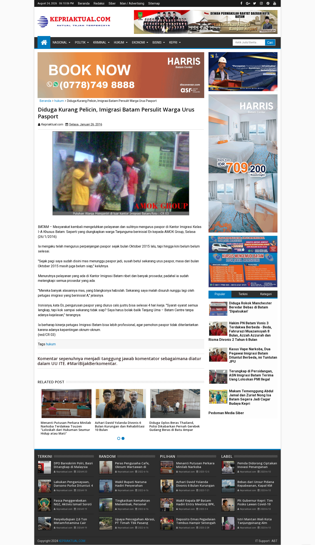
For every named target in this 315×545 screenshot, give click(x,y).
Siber (112, 3)
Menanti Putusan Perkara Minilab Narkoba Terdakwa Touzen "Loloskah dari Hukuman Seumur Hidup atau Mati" (66, 428)
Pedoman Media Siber (226, 413)
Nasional (60, 42)
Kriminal (99, 42)
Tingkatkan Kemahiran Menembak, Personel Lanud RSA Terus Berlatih (134, 504)
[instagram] (261, 3)
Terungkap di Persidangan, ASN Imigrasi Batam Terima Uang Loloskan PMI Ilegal (251, 375)
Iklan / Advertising (132, 3)
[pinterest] (268, 3)
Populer (220, 294)
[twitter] (255, 3)
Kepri (173, 42)
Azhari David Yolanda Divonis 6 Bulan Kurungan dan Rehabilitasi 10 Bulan (119, 426)
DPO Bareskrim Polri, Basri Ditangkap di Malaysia (73, 465)
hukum (51, 344)
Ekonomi (138, 42)
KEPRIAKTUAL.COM (72, 541)
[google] (248, 3)
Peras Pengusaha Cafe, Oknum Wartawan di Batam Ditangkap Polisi (133, 467)
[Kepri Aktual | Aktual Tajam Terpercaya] (44, 42)
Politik (80, 42)
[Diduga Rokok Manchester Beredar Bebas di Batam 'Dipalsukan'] (218, 309)
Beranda (84, 3)
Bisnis (157, 42)
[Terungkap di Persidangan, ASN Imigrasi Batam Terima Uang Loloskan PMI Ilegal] (218, 377)
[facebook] (241, 3)
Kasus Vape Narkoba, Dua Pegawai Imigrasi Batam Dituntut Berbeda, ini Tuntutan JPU (253, 355)
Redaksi (99, 3)
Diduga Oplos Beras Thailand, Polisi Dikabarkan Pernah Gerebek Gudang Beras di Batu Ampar (174, 426)
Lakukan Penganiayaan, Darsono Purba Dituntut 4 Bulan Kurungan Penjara (73, 485)
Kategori (266, 294)
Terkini (243, 294)
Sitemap (154, 3)
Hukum (119, 42)
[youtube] (275, 3)
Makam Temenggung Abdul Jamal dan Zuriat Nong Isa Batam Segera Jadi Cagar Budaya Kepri (251, 397)
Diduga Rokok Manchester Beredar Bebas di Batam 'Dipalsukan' (250, 307)
